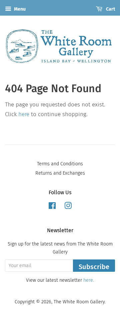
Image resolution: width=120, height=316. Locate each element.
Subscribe (94, 267)
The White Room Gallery (79, 302)
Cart (110, 9)
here (23, 114)
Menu (19, 9)
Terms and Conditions (60, 164)
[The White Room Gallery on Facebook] (52, 207)
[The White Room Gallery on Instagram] (68, 207)
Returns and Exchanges (60, 173)
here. (88, 280)
